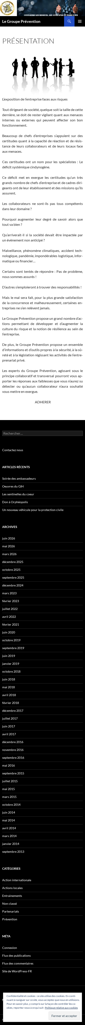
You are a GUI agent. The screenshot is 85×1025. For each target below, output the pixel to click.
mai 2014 (8, 820)
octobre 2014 (11, 804)
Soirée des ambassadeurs (19, 478)
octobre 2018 (11, 671)
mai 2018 (8, 687)
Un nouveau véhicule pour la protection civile (32, 510)
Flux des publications (16, 955)
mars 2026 (9, 554)
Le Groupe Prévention (21, 21)
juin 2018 (8, 679)
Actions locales (12, 888)
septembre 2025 (13, 577)
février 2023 (10, 601)
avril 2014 (9, 828)
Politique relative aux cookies (61, 1007)
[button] (42, 73)
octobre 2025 (11, 569)
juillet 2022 (10, 609)
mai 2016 (8, 765)
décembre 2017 (12, 710)
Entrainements (12, 896)
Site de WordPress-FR (17, 971)
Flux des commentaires (17, 963)
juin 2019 (8, 656)
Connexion (9, 948)
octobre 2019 (11, 640)
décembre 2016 (12, 742)
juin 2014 (8, 812)
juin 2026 (8, 538)
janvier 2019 (10, 663)
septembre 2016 (13, 757)
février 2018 (10, 703)
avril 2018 (9, 695)
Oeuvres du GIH (13, 486)
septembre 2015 (13, 773)
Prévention (9, 919)
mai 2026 (8, 546)
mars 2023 (9, 593)
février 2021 (10, 624)
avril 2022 (9, 616)
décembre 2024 (12, 585)
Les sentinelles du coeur (18, 494)
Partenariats (10, 911)
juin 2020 (8, 632)
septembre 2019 (13, 648)
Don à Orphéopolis (15, 502)
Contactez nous (12, 450)
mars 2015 (9, 797)
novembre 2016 (13, 750)
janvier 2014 (10, 844)
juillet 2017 (10, 718)
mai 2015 (8, 789)
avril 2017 (9, 734)
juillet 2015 (10, 781)
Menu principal (80, 21)
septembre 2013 (13, 851)
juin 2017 (8, 726)
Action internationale (16, 880)
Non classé (9, 903)
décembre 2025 (12, 562)
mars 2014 (9, 836)
